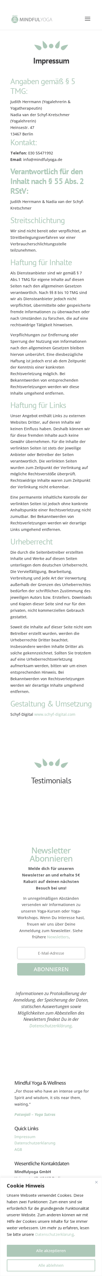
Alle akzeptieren (51, 1250)
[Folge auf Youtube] (67, 1037)
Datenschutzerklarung (34, 1142)
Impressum (24, 1136)
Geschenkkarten (51, 1056)
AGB (18, 1149)
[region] (51, 1226)
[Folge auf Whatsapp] (56, 1037)
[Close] (96, 1182)
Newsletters (58, 936)
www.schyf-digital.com (54, 714)
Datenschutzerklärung (54, 1234)
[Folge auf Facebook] (45, 1037)
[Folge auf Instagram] (34, 1037)
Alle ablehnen (51, 1265)
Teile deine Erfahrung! (51, 801)
